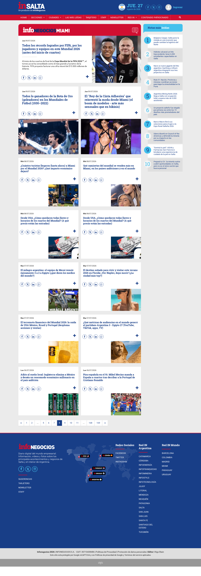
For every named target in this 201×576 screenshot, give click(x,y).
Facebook (121, 453)
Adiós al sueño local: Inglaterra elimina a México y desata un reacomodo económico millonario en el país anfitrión (48, 377)
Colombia (167, 457)
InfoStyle (144, 478)
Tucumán (143, 532)
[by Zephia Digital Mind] (100, 562)
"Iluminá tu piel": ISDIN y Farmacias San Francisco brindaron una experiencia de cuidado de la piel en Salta (165, 151)
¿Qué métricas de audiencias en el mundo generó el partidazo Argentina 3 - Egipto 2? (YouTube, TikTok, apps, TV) (110, 325)
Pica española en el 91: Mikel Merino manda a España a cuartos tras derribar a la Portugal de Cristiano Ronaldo (109, 377)
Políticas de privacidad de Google (109, 555)
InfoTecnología (147, 482)
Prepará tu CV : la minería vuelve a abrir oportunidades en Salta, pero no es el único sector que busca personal (167, 165)
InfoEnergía (145, 465)
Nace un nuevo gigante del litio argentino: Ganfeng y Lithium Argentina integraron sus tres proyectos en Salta (166, 69)
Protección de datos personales (132, 552)
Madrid (166, 462)
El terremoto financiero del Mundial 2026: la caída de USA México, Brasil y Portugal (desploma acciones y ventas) (48, 325)
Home (23, 17)
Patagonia (144, 503)
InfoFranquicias (148, 469)
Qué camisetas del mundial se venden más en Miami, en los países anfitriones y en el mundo (109, 167)
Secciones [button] (37, 17)
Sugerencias (25, 479)
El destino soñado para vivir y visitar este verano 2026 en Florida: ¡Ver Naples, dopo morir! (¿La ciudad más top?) (110, 273)
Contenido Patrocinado (154, 17)
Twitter (120, 457)
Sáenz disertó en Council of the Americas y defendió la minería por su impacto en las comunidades (166, 137)
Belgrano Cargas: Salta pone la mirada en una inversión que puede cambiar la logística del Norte (166, 41)
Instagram (121, 462)
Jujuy (142, 486)
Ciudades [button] (54, 17)
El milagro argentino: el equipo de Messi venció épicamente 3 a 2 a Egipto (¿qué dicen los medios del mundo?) (48, 273)
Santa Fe (143, 520)
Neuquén (143, 499)
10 (71, 423)
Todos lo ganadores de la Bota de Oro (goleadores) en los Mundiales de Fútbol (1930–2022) (47, 99)
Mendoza (143, 495)
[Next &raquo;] (105, 423)
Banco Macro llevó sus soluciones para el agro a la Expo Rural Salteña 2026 (165, 124)
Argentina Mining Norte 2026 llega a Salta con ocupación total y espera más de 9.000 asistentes (165, 97)
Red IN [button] (131, 17)
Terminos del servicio (133, 555)
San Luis (143, 516)
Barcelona (168, 453)
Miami (165, 466)
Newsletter (116, 17)
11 (77, 423)
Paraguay (167, 470)
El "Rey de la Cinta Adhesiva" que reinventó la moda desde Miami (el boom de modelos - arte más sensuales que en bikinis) (109, 101)
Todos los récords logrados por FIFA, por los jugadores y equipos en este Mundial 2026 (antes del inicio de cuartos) (52, 48)
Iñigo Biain (159, 552)
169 (98, 423)
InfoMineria (145, 473)
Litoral (143, 490)
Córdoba (143, 460)
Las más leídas (73, 17)
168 (90, 423)
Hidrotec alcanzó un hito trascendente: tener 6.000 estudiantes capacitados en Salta (165, 55)
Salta (141, 507)
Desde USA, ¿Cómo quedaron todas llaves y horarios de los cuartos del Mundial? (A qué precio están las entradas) (45, 220)
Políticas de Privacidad (106, 552)
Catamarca (145, 456)
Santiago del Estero (146, 526)
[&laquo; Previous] (21, 423)
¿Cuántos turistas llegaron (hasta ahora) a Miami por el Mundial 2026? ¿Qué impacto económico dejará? (48, 168)
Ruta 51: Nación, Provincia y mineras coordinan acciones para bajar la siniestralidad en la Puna (167, 83)
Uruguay (166, 474)
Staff (103, 17)
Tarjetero (91, 17)
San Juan (143, 512)
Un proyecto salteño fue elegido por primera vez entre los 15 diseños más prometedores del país (167, 111)
